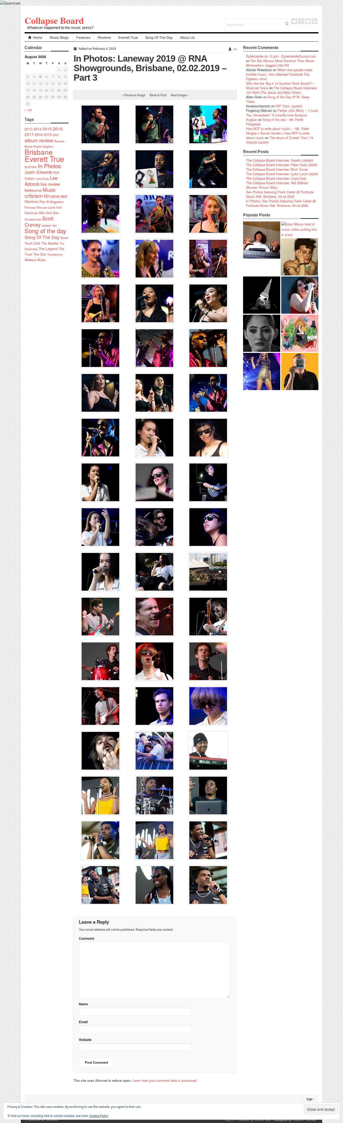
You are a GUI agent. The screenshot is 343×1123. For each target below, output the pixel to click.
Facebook (301, 21)
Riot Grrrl (45, 212)
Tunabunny (55, 254)
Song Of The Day (159, 37)
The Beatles (50, 243)
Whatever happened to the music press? (60, 27)
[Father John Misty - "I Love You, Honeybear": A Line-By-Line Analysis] (299, 333)
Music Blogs (59, 37)
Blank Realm (33, 146)
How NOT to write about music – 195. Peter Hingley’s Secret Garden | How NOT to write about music (278, 133)
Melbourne (33, 190)
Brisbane (39, 152)
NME (64, 196)
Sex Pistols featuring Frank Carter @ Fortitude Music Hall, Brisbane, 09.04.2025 (280, 194)
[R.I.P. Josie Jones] (261, 333)
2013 (29, 128)
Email (308, 21)
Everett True (128, 37)
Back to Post (158, 95)
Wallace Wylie (35, 259)
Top (310, 1099)
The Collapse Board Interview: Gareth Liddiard (279, 160)
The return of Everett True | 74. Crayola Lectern (280, 140)
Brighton (48, 147)
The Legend (48, 248)
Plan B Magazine (51, 202)
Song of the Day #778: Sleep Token (278, 99)
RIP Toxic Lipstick (289, 106)
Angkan (251, 119)
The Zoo (39, 254)
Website (85, 1039)
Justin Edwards (38, 172)
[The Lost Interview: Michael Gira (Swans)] (299, 371)
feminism (31, 167)
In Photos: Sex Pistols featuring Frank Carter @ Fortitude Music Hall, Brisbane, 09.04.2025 (281, 203)
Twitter (294, 21)
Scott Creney (39, 221)
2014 (38, 128)
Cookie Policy (98, 1115)
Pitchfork (31, 201)
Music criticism (40, 192)
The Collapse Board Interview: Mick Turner (277, 169)
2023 (56, 135)
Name (83, 1004)
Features (83, 37)
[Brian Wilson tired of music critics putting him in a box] (299, 229)
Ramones (31, 213)
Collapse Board (54, 20)
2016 (58, 128)
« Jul (28, 109)
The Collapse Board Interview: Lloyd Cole (276, 178)
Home (37, 37)
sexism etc (49, 225)
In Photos (49, 166)
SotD (37, 243)
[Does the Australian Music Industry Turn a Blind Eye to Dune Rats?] (261, 295)
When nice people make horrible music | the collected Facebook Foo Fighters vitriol (279, 74)
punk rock (55, 207)
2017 (29, 134)
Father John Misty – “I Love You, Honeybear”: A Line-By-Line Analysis (282, 112)
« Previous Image (133, 95)
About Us (187, 37)
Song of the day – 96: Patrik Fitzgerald (275, 121)
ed (235, 49)
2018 (39, 134)
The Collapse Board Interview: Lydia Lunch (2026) (282, 173)
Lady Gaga (42, 178)
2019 (48, 134)
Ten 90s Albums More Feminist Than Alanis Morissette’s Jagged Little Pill (280, 63)
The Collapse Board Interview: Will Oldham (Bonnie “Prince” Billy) (277, 185)
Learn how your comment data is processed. (165, 1080)
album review (39, 140)
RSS (314, 21)
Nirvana (52, 196)
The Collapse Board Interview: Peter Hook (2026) (281, 164)
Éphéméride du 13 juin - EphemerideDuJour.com (281, 56)
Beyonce (59, 141)
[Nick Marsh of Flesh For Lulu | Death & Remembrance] (299, 256)
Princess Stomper (36, 207)
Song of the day (45, 230)
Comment (86, 938)
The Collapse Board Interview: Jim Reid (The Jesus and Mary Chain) (281, 90)
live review (50, 184)
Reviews (104, 37)
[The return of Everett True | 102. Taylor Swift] (261, 371)
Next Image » (180, 95)
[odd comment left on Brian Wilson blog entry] (261, 240)
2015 (47, 128)
